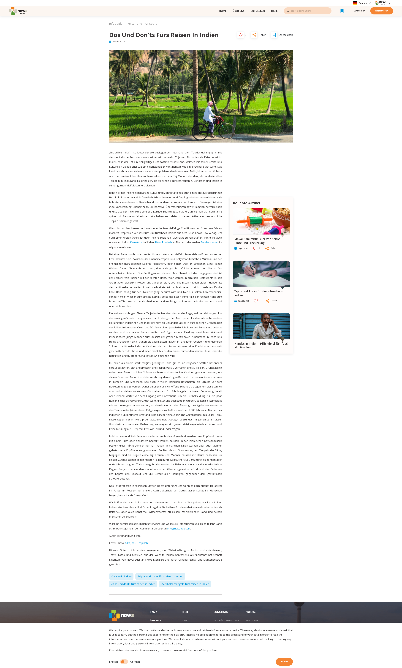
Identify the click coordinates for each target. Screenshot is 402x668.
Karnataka (136, 242)
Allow (284, 661)
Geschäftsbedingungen (227, 620)
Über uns (238, 11)
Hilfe (274, 11)
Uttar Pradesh (163, 242)
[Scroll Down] (289, 351)
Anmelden (359, 11)
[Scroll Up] (289, 205)
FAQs (184, 620)
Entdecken (258, 11)
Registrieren (381, 11)
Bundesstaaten (209, 242)
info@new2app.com (178, 528)
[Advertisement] (261, 172)
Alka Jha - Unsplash (136, 543)
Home (153, 612)
